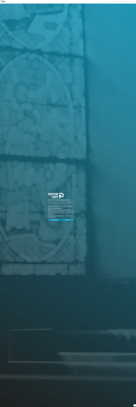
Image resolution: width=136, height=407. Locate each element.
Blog (130, 1)
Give (124, 1)
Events (127, 1)
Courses (117, 1)
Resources (121, 1)
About (113, 1)
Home (110, 1)
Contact (133, 1)
